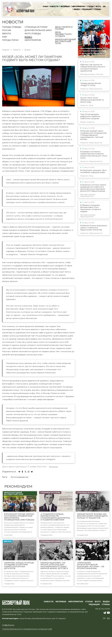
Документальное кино (38, 30)
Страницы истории (36, 27)
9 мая (45, 6)
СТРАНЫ (106, 604)
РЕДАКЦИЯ (94, 604)
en (104, 6)
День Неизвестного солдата (63, 34)
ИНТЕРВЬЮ (61, 602)
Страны (97, 9)
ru (108, 618)
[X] (25, 471)
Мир (4, 37)
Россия (6, 30)
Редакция (87, 9)
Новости (54, 6)
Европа (6, 34)
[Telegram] (31, 471)
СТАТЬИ (89, 602)
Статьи (90, 6)
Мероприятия (78, 6)
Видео (77, 9)
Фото (98, 6)
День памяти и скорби (64, 28)
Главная (5, 50)
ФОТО (98, 602)
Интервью (65, 6)
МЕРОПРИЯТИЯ (75, 602)
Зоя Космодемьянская (19, 477)
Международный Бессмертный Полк (65, 42)
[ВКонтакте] (19, 471)
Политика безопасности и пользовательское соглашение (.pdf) (27, 629)
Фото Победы (33, 34)
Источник (53, 467)
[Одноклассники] (22, 471)
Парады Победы (11, 27)
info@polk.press (8, 625)
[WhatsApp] (28, 471)
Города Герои (10, 40)
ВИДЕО (106, 602)
